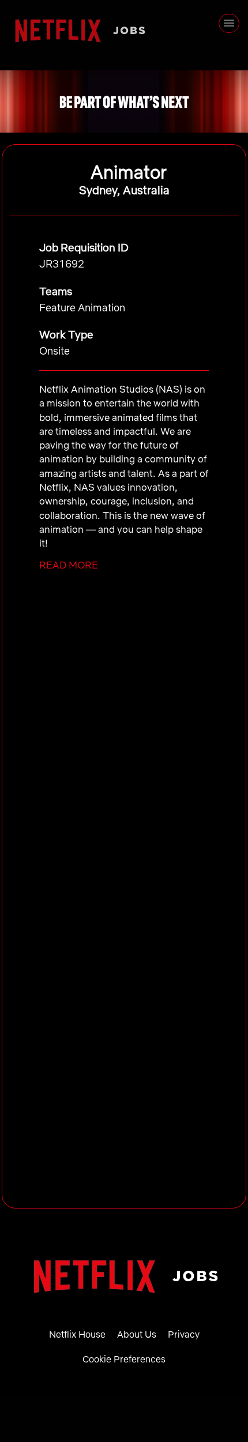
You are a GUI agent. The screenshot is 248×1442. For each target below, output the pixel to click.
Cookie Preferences (124, 1359)
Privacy (184, 1334)
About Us (136, 1334)
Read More (68, 565)
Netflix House (77, 1334)
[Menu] (229, 23)
